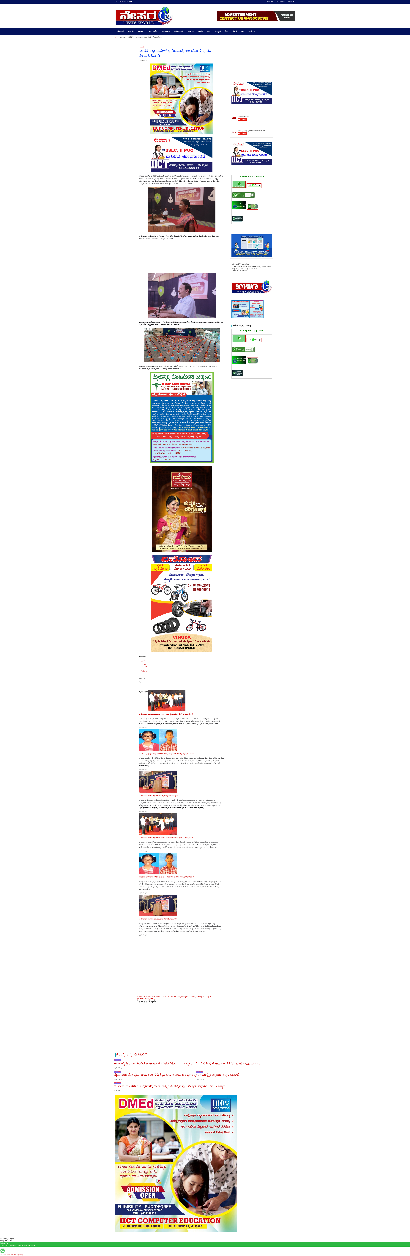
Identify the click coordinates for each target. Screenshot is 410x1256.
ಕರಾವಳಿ (140, 31)
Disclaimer (291, 2)
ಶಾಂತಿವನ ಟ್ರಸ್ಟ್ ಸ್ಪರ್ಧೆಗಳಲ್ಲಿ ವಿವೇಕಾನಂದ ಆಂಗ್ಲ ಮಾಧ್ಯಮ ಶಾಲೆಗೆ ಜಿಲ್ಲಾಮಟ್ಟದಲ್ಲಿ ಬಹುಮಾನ (166, 754)
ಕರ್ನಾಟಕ (131, 31)
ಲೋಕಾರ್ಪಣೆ (117, 1060)
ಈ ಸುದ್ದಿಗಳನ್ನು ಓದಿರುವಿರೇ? (131, 1055)
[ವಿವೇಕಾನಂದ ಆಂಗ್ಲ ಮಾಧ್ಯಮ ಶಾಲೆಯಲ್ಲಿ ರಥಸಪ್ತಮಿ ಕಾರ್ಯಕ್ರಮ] (158, 772)
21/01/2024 (117, 1068)
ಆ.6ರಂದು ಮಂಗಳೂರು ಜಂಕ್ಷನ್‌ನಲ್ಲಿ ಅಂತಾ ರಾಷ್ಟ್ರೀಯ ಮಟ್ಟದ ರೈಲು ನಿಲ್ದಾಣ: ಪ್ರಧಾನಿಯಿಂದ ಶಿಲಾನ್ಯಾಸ (169, 1087)
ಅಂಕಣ (200, 31)
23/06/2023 (143, 61)
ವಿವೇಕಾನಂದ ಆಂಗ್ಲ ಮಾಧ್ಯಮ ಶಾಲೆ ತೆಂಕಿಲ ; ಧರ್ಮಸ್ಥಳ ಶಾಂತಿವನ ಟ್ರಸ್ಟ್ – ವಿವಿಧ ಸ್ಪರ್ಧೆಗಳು (166, 714)
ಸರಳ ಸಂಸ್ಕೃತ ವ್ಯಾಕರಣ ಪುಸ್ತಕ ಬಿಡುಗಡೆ (217, 1075)
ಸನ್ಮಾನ (235, 31)
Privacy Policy (280, 2)
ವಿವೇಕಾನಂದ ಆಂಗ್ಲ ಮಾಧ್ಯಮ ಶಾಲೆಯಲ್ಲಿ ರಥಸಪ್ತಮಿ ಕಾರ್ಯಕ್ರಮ (158, 796)
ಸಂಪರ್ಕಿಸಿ (251, 31)
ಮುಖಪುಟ (120, 31)
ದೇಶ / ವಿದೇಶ (153, 31)
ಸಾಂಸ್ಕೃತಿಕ (190, 31)
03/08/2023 (117, 1091)
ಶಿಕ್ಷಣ (226, 31)
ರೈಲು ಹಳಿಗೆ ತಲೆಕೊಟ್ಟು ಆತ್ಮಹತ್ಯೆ (146, 999)
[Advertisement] (181, 257)
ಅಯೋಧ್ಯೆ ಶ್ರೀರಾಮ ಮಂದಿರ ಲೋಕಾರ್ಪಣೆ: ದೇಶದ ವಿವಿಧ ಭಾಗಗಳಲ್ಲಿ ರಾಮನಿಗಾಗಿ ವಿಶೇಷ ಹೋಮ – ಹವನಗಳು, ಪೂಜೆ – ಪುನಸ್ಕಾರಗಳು (187, 1064)
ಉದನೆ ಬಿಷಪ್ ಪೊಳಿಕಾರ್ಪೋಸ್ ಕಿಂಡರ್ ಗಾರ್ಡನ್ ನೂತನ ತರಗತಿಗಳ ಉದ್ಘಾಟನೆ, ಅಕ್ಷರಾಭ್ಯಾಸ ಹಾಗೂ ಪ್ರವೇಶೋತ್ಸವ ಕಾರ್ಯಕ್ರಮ (174, 997)
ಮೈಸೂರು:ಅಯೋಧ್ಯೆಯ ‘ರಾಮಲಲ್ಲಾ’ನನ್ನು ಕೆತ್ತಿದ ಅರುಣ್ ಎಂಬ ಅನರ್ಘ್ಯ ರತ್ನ (155, 1075)
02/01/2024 (117, 1079)
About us (270, 2)
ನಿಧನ (242, 31)
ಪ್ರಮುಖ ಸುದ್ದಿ (166, 31)
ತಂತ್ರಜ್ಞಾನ (218, 31)
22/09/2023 (199, 1079)
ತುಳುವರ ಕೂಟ (178, 31)
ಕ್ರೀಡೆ (208, 31)
